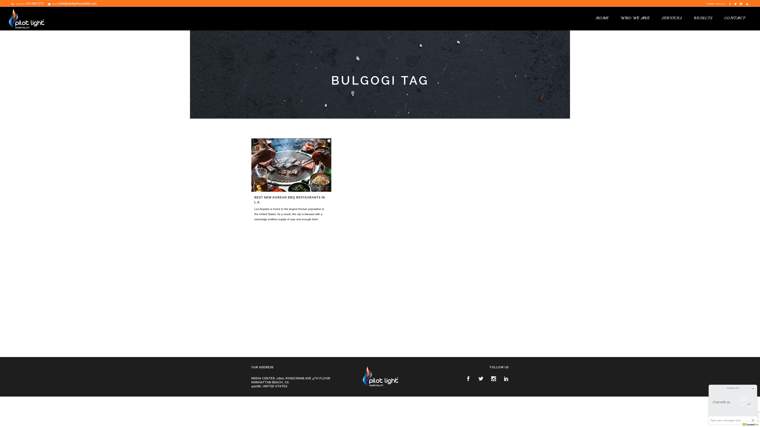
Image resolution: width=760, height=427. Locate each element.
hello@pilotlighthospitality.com (77, 3)
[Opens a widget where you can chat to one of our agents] (733, 404)
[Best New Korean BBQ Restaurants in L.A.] (291, 165)
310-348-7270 (35, 3)
